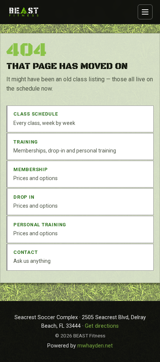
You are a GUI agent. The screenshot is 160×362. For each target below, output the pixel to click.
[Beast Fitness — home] (23, 11)
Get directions (102, 326)
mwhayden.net (95, 346)
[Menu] (145, 11)
